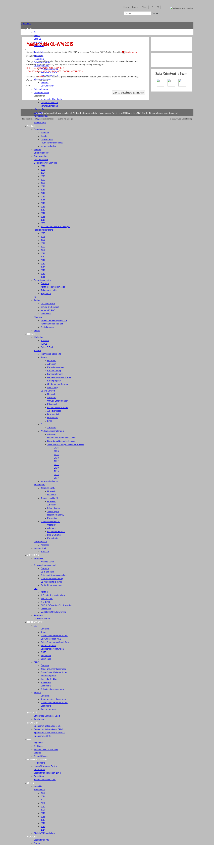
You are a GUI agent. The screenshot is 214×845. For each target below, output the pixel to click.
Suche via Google (65, 119)
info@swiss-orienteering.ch (165, 112)
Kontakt (135, 7)
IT (152, 7)
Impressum (27, 119)
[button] (31, 28)
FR (158, 7)
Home (126, 7)
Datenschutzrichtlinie (44, 119)
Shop (144, 7)
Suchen (155, 13)
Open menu (26, 23)
